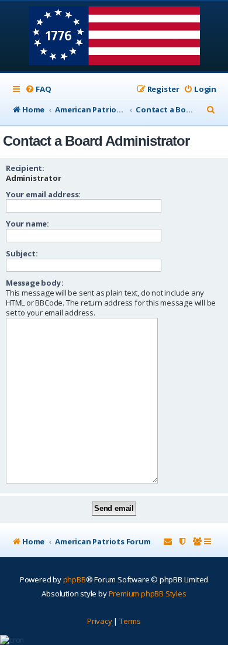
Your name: (27, 223)
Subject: (21, 253)
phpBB (74, 579)
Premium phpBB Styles (147, 593)
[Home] (114, 37)
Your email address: (43, 194)
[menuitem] (38, 89)
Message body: (34, 282)
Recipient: (25, 168)
